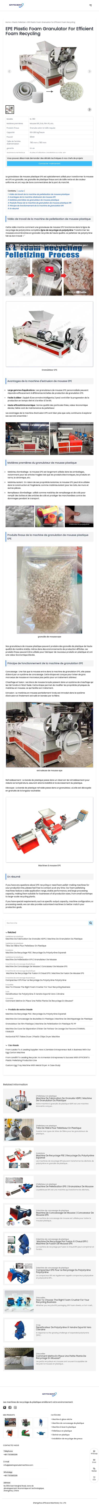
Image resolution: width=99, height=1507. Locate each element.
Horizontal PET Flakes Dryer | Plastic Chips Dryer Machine (33, 1036)
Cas (7, 991)
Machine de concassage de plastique (20, 964)
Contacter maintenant (49, 163)
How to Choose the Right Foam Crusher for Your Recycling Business (38, 987)
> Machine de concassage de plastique (67, 1423)
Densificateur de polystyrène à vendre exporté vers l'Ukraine (35, 994)
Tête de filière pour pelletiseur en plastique (26, 945)
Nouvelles (9, 985)
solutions (9, 950)
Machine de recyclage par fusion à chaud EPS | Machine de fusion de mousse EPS (45, 973)
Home (8, 22)
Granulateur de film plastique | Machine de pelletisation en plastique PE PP (41, 1023)
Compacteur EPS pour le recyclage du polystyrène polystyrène (36, 980)
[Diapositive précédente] (9, 71)
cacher (21, 191)
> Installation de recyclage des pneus (66, 1438)
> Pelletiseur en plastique (61, 1431)
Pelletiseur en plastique (14, 936)
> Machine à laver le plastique (63, 1427)
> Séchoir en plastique (60, 1435)
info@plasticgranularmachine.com (18, 1465)
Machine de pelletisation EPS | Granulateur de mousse (31, 959)
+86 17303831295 (11, 1454)
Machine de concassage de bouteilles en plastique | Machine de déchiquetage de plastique (49, 1018)
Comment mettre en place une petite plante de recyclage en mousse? (39, 1000)
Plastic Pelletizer (19, 22)
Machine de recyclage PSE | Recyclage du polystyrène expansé (36, 952)
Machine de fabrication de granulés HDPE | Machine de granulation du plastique (44, 938)
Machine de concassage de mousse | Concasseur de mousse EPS (36, 966)
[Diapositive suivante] (90, 71)
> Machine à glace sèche (61, 1419)
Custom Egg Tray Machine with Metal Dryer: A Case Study (33, 1065)
